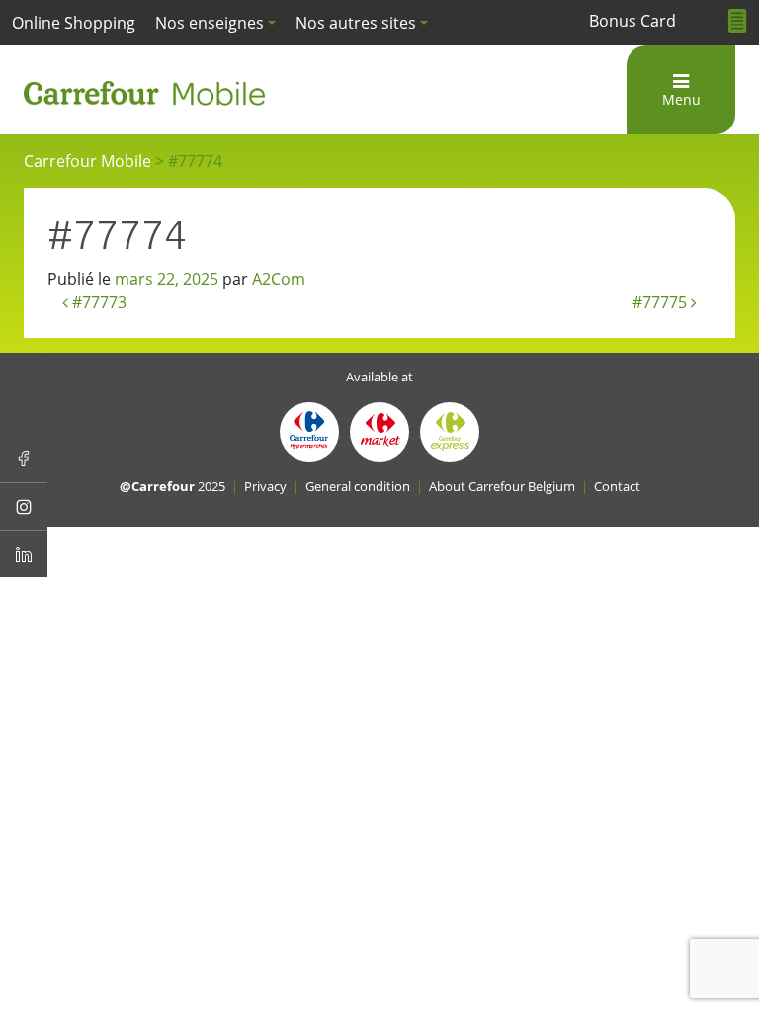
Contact (617, 486)
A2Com (278, 279)
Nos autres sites (355, 23)
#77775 (661, 302)
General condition (357, 486)
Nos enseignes (209, 23)
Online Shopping (73, 23)
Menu (681, 99)
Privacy (265, 486)
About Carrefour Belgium (502, 486)
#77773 (97, 302)
